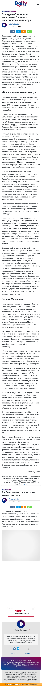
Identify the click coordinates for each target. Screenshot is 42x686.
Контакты (15, 654)
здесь (25, 484)
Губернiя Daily (14, 24)
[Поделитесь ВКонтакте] (12, 31)
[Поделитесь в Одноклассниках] (23, 31)
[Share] (29, 31)
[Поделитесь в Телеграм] (18, 31)
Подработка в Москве (21, 613)
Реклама (27, 654)
